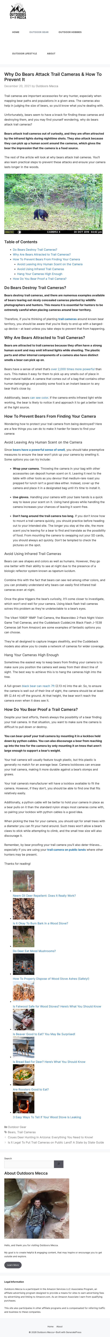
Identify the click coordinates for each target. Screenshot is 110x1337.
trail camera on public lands (66, 849)
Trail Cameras (26, 1132)
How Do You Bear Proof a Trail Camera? (39, 278)
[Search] (58, 1164)
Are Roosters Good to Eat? (31, 1089)
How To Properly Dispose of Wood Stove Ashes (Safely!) (51, 978)
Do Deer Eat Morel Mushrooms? (34, 951)
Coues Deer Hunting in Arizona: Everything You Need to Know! (50, 1137)
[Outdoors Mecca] (18, 10)
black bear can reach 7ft (38, 686)
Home (15, 32)
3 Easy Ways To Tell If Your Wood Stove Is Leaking (47, 1117)
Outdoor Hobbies (70, 32)
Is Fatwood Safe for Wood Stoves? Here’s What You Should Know (57, 1006)
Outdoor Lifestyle (24, 53)
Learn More (13, 1265)
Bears (11, 1132)
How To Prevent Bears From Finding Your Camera (46, 259)
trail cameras (67, 319)
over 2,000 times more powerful (73, 369)
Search (8, 1158)
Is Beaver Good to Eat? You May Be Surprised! (44, 1034)
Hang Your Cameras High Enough (39, 274)
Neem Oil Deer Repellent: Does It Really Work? (44, 895)
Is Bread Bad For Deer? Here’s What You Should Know (49, 1062)
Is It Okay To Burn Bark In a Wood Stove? (40, 923)
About (51, 53)
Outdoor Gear (39, 32)
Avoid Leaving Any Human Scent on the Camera (49, 264)
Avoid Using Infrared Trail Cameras (41, 269)
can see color (39, 397)
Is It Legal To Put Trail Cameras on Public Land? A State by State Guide (56, 1142)
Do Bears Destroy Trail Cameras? (35, 249)
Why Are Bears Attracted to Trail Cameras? (42, 254)
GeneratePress (73, 1332)
